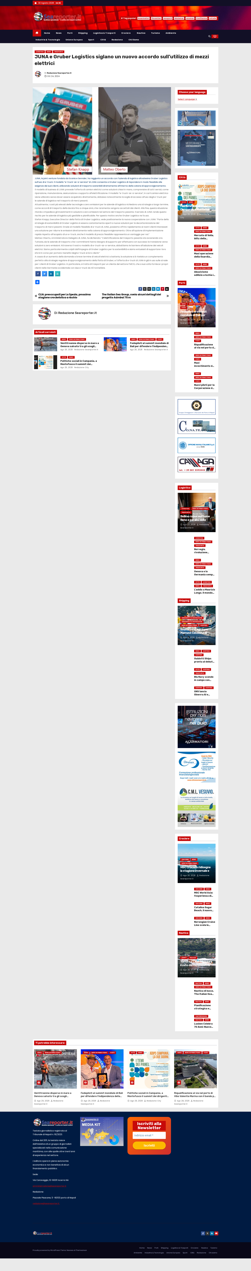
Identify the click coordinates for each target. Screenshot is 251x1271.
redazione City (81, 367)
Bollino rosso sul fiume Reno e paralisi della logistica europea (195, 520)
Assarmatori (143, 18)
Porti (70, 33)
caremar (190, 18)
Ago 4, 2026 (189, 637)
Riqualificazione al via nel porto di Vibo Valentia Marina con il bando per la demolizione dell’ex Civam (195, 1096)
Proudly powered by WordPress (46, 1250)
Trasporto (58, 52)
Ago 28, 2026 (189, 969)
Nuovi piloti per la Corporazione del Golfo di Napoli (204, 388)
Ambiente (171, 33)
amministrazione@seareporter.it (49, 1186)
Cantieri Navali (201, 1016)
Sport (91, 39)
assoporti (167, 18)
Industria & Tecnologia (48, 39)
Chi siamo (134, 39)
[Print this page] (57, 275)
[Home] (37, 33)
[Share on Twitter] (44, 275)
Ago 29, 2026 (66, 349)
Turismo (155, 33)
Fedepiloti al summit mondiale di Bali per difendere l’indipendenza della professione (149, 346)
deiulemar (179, 18)
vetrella (212, 18)
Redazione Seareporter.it (59, 73)
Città (103, 39)
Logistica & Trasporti (104, 33)
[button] (209, 36)
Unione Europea (74, 39)
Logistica (40, 52)
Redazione (117, 39)
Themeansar (81, 1250)
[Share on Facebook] (38, 275)
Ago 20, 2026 (189, 875)
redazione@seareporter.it (46, 1203)
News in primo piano (77, 339)
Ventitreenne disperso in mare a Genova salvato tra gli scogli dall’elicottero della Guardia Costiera (55, 1096)
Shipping (82, 33)
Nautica (140, 33)
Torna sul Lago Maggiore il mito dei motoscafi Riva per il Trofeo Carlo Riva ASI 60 (196, 967)
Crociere (126, 33)
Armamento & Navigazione (192, 618)
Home (47, 33)
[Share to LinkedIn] (51, 275)
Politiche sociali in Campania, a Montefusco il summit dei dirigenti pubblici (78, 364)
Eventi (184, 958)
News (59, 33)
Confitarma (201, 18)
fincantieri (156, 18)
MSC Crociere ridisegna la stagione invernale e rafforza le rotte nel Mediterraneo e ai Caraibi (196, 872)
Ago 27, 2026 (189, 524)
